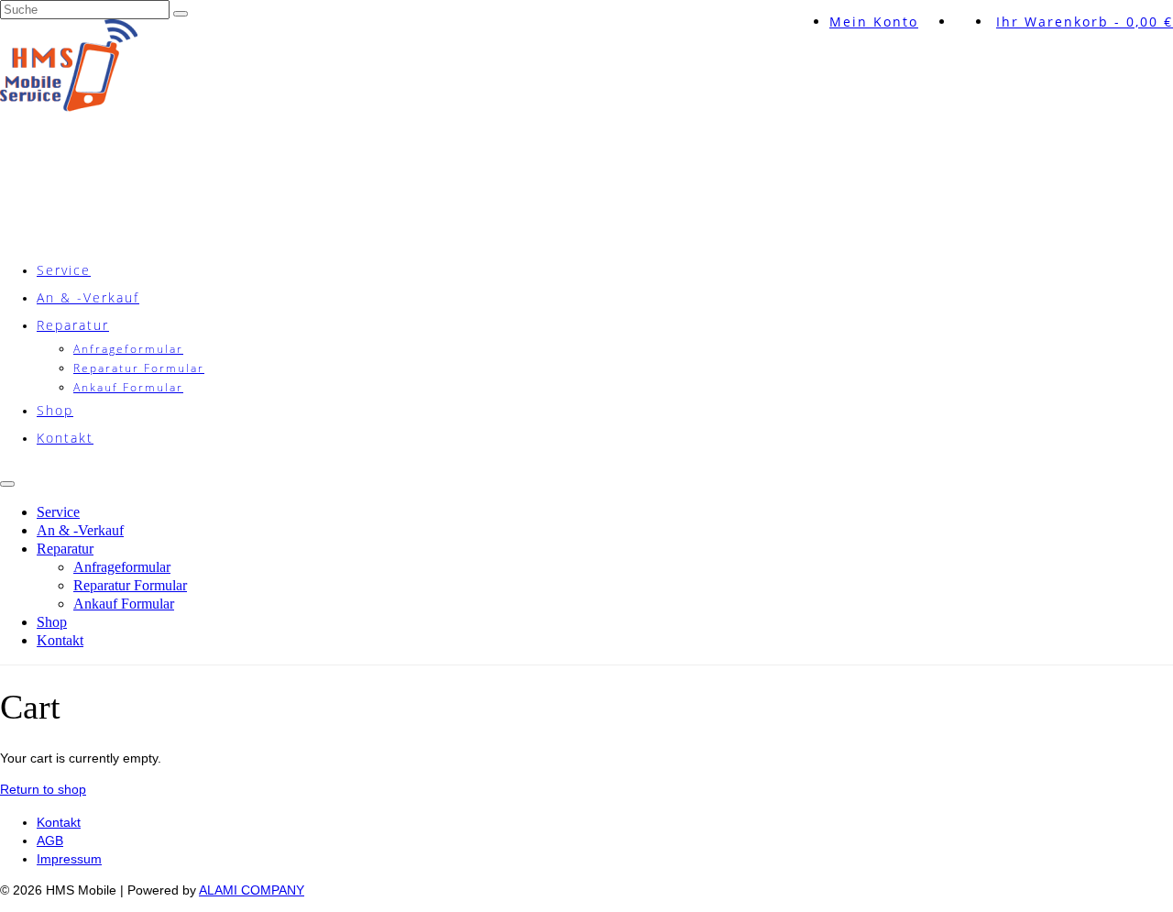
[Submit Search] (180, 13)
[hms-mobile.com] (586, 114)
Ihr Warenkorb (1084, 21)
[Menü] (7, 484)
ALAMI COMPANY (251, 890)
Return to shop (43, 789)
